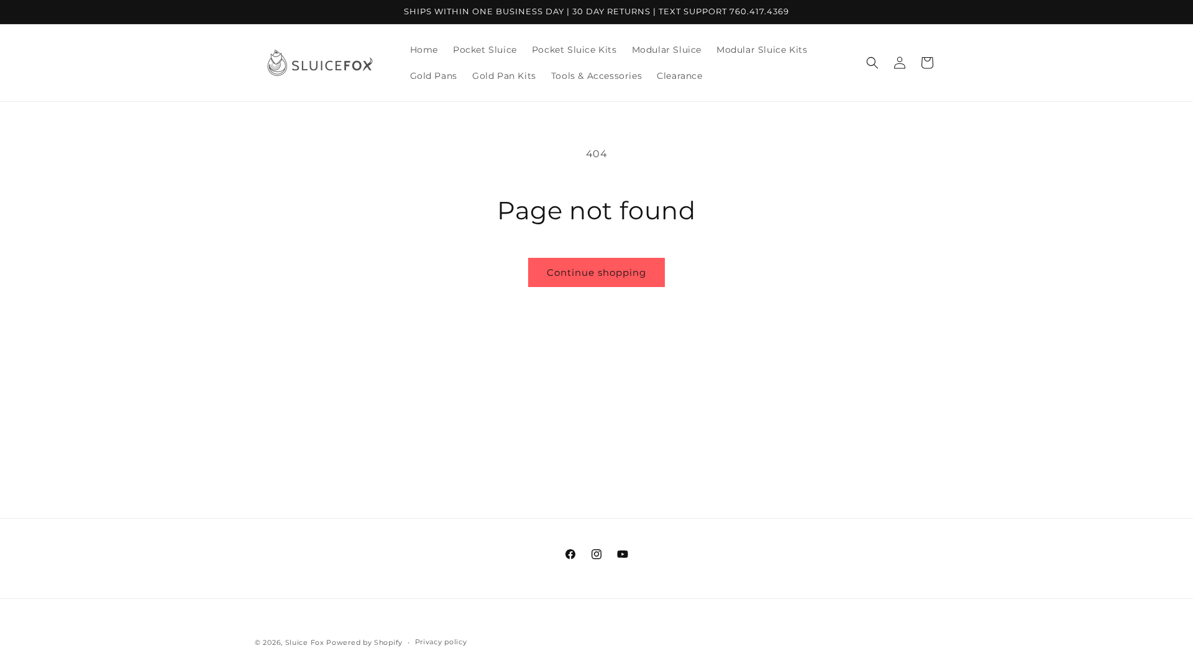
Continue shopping (596, 272)
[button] (872, 62)
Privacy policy (441, 641)
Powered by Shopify (364, 642)
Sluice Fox (304, 642)
